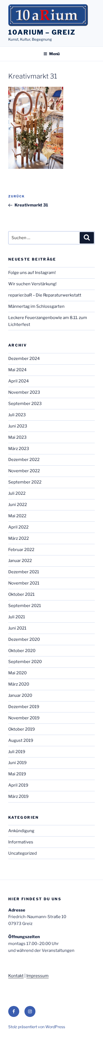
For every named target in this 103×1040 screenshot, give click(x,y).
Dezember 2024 (24, 358)
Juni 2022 (17, 504)
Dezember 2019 (23, 706)
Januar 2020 (20, 695)
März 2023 (18, 448)
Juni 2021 (17, 628)
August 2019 (20, 740)
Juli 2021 (16, 616)
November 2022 (24, 470)
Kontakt (16, 975)
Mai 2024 (17, 369)
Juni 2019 (17, 762)
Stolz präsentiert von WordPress (36, 1026)
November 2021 (23, 583)
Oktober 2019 (21, 729)
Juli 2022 (17, 493)
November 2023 (24, 392)
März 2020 (18, 684)
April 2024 (18, 381)
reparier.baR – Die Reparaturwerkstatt (44, 295)
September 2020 (25, 661)
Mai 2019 (17, 773)
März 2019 (18, 796)
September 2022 (24, 482)
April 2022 (18, 527)
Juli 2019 (16, 751)
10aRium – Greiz (42, 32)
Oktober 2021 (21, 594)
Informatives (20, 842)
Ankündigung (21, 830)
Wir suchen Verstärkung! (32, 283)
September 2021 (24, 605)
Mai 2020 (17, 672)
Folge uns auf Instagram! (32, 272)
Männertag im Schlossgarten (36, 306)
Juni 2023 (17, 426)
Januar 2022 (20, 560)
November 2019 (24, 717)
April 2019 (18, 785)
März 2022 (18, 538)
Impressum (37, 975)
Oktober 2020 (21, 650)
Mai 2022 (17, 515)
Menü (54, 53)
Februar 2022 (21, 549)
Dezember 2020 (24, 639)
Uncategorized (22, 853)
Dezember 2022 (24, 459)
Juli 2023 (17, 414)
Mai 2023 (17, 437)
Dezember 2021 (23, 571)
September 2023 (25, 403)
